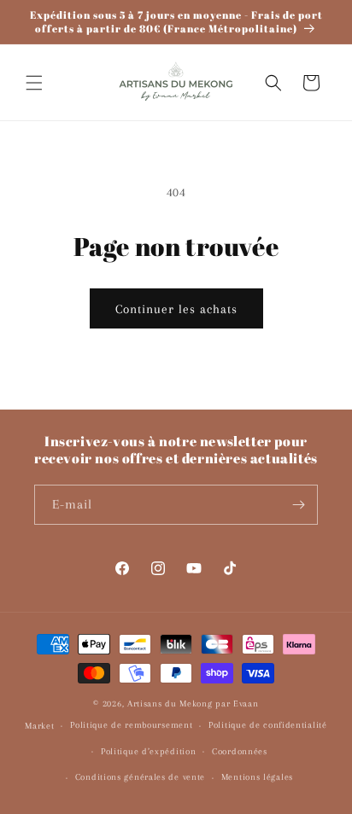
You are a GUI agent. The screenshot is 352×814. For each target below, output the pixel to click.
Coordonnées (239, 751)
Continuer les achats (176, 309)
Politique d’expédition (148, 751)
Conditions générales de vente (140, 776)
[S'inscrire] (298, 505)
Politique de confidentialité (267, 724)
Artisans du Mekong (171, 703)
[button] (34, 83)
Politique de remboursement (131, 724)
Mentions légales (257, 776)
